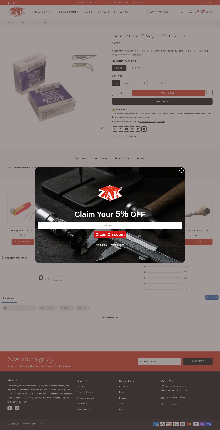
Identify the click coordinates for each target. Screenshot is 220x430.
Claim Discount (110, 234)
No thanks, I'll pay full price (110, 245)
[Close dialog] (181, 170)
